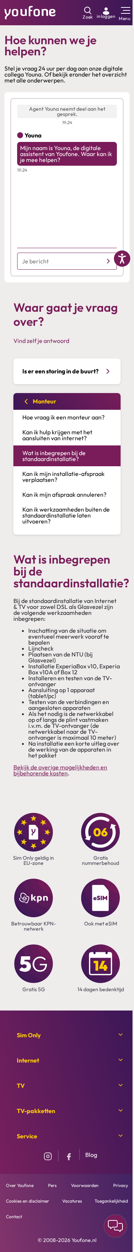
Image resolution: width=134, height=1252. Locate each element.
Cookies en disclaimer (27, 1201)
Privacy (120, 1185)
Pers (52, 1185)
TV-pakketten (36, 1111)
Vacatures (72, 1201)
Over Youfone (20, 1185)
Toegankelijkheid (111, 1201)
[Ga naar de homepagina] (30, 12)
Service (27, 1136)
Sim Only (29, 1035)
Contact (14, 1216)
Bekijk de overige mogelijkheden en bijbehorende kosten (60, 770)
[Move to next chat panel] (115, 1226)
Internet (28, 1060)
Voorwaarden (85, 1185)
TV (21, 1085)
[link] (106, 12)
